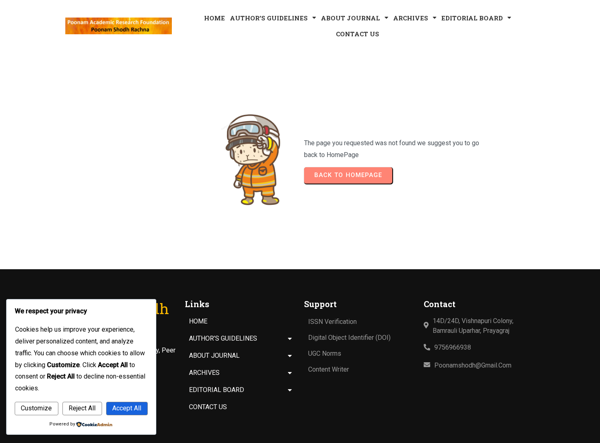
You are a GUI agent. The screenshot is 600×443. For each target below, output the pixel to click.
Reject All (82, 408)
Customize (36, 408)
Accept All (126, 408)
